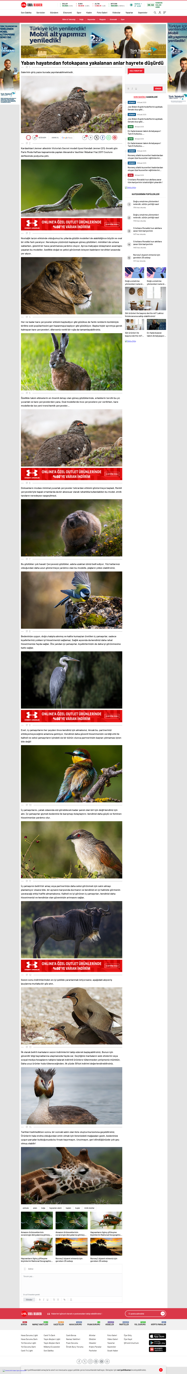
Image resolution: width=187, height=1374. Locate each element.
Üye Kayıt (128, 1339)
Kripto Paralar (158, 1323)
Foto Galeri (102, 12)
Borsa (24, 1323)
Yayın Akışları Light (52, 1339)
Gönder (29, 1299)
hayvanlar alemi (55, 1208)
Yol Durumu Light (28, 1343)
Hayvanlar (91, 19)
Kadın (89, 12)
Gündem (54, 12)
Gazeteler (142, 12)
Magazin (102, 19)
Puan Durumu (93, 1323)
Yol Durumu (140, 1323)
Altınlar (92, 1335)
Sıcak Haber (112, 1350)
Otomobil (113, 19)
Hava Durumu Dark (29, 1339)
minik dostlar (89, 1208)
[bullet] (58, 1299)
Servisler (40, 12)
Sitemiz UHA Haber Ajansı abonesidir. (15, 1370)
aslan (35, 1208)
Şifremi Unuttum (131, 1343)
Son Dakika (26, 12)
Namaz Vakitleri (40, 1323)
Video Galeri (112, 1339)
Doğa (81, 19)
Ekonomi (67, 12)
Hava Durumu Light (29, 1335)
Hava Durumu (75, 1323)
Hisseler (109, 1323)
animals (26, 1208)
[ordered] (54, 1299)
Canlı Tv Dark (49, 1335)
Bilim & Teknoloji (68, 19)
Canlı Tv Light (27, 1350)
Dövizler (92, 1339)
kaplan (68, 1208)
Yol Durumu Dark (28, 1347)
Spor (79, 12)
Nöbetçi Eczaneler (52, 1347)
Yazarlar (129, 12)
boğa (43, 1208)
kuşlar (77, 1208)
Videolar (116, 12)
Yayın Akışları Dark (52, 1343)
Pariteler (124, 1323)
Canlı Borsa (71, 1335)
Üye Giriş (128, 1335)
